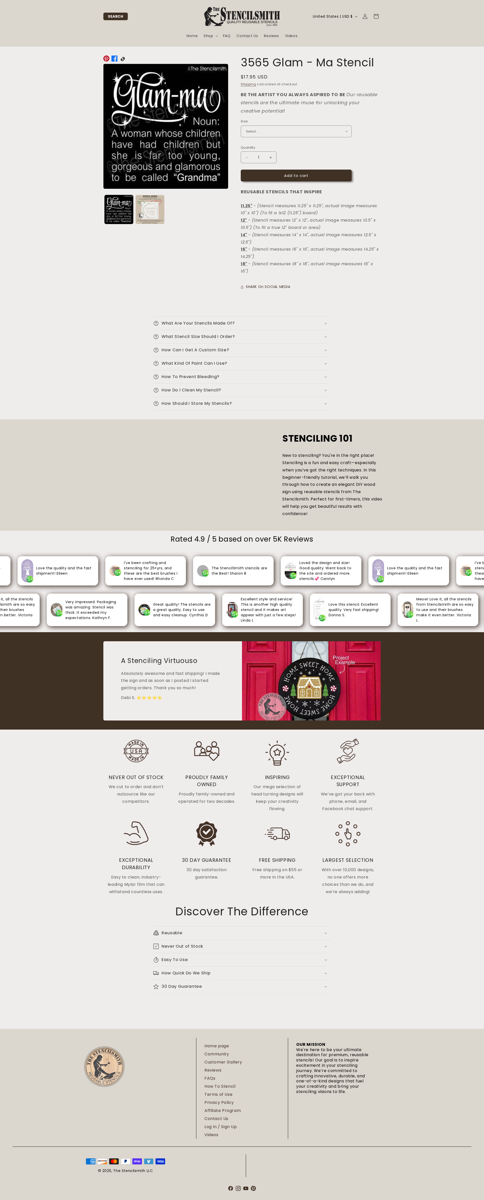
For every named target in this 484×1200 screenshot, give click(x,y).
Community (216, 1054)
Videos (211, 1135)
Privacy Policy (219, 1102)
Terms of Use (218, 1094)
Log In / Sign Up (220, 1127)
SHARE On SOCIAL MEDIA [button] (268, 286)
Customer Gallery (223, 1062)
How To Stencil (219, 1086)
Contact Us (216, 1119)
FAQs (209, 1078)
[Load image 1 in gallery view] (119, 209)
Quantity (248, 147)
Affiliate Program (222, 1110)
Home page (216, 1046)
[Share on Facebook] (114, 60)
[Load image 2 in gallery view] (150, 209)
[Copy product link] (122, 60)
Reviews (212, 1070)
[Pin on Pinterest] (106, 60)
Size (244, 121)
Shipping (248, 84)
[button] (115, 16)
